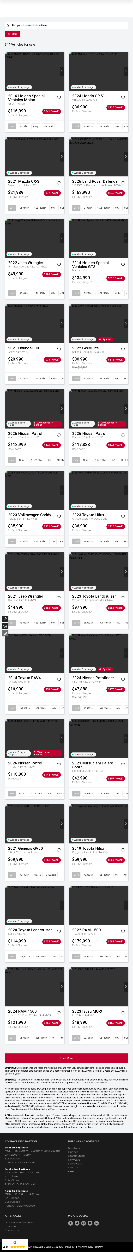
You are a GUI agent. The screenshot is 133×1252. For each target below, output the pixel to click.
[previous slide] (7, 71)
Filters (14, 34)
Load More (66, 1058)
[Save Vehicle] (59, 98)
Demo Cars (75, 1163)
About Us (10, 1226)
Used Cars (74, 1167)
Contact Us (12, 1230)
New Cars (74, 1159)
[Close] (5, 633)
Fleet (71, 1171)
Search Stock (76, 1155)
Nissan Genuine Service (19, 1222)
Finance (73, 1152)
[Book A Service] (5, 619)
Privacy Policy (85, 1247)
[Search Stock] (5, 626)
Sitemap (99, 1247)
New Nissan (75, 1148)
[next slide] (62, 71)
